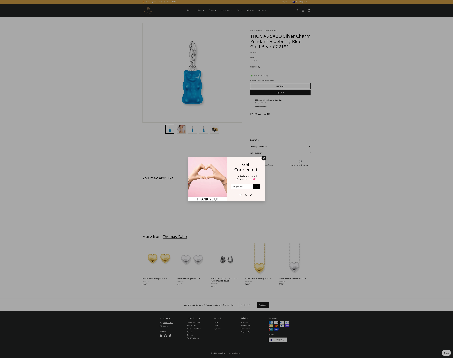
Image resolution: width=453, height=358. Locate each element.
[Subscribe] (256, 186)
